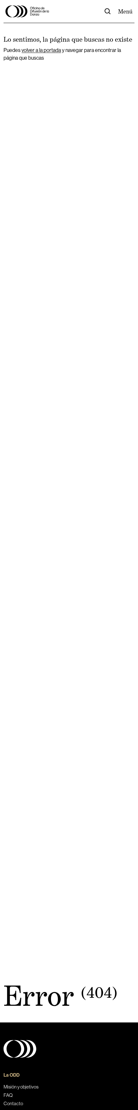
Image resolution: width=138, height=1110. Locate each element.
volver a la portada (41, 50)
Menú (125, 11)
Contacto (13, 1103)
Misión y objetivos (21, 1086)
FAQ (8, 1095)
